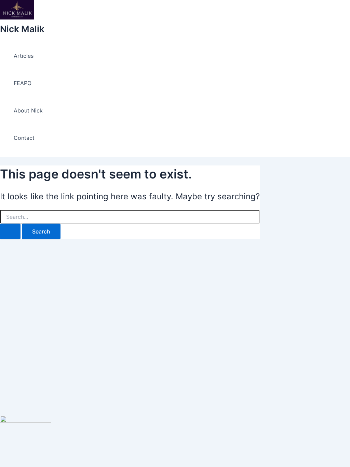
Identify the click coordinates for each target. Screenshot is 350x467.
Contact (24, 137)
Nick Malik (22, 29)
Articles (23, 55)
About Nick (28, 110)
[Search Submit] (10, 231)
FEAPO (22, 83)
